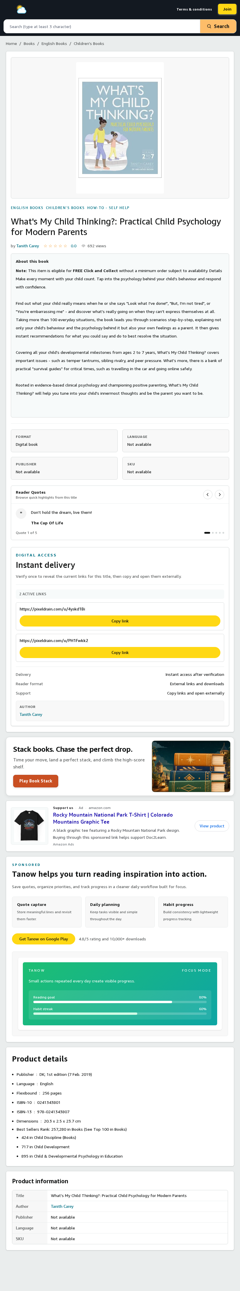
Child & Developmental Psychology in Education (78, 1155)
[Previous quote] (207, 494)
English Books (54, 43)
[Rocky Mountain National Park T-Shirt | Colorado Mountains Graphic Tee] (29, 826)
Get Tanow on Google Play (43, 939)
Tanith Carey (27, 245)
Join (227, 8)
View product (212, 826)
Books (29, 43)
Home (11, 43)
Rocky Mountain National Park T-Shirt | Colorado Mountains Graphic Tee (113, 818)
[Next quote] (219, 494)
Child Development (52, 1146)
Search (221, 26)
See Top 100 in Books (105, 1129)
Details (215, 270)
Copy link (120, 621)
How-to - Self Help (108, 208)
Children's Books (89, 43)
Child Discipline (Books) (55, 1137)
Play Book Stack (35, 780)
